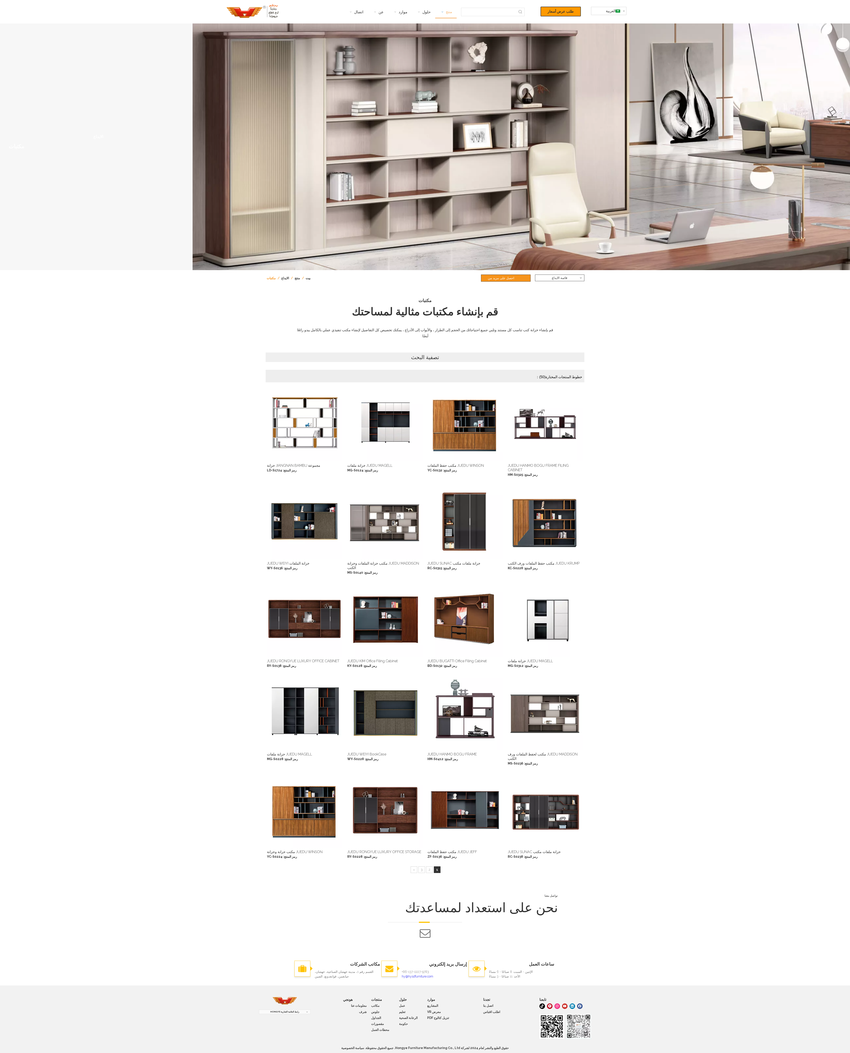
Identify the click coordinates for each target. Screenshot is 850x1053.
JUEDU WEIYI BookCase (366, 754)
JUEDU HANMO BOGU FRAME (452, 754)
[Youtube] (565, 1006)
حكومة (403, 1024)
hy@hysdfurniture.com (417, 976)
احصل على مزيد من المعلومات (501, 279)
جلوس (375, 1012)
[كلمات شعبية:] (520, 12)
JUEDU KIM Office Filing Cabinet (372, 661)
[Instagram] (557, 1006)
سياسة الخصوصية (352, 1048)
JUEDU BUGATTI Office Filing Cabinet (457, 661)
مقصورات (377, 1024)
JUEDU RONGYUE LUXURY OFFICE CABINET (303, 661)
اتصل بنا (488, 1005)
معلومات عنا (359, 1005)
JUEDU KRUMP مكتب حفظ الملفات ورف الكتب (544, 563)
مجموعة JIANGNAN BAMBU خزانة (293, 465)
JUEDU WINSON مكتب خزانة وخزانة (295, 852)
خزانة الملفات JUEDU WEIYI (288, 563)
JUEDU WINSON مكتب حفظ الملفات (455, 465)
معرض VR (434, 1012)
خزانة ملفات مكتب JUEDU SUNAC (453, 563)
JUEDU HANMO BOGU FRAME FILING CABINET (538, 467)
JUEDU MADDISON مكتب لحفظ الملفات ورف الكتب (543, 756)
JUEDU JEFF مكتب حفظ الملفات (452, 852)
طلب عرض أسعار (561, 11)
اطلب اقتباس (491, 1012)
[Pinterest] (549, 1006)
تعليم (402, 1012)
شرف (363, 1012)
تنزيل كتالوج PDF (438, 1018)
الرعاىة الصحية (408, 1018)
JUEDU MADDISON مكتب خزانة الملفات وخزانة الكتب (383, 565)
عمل (402, 1005)
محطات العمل (380, 1030)
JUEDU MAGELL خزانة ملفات (369, 465)
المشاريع (432, 1005)
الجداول (376, 1018)
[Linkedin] (572, 1006)
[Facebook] (580, 1006)
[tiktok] (542, 1006)
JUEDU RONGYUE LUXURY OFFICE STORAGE (384, 852)
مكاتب (375, 1005)
